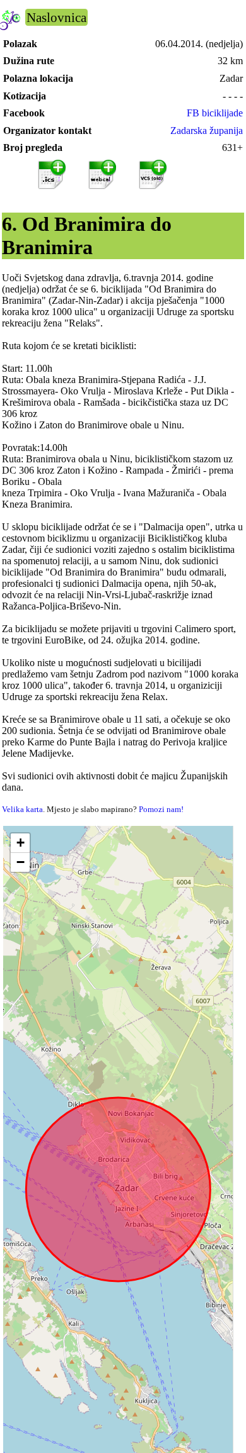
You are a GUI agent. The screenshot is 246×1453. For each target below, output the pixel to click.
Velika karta (22, 809)
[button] (20, 843)
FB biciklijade (215, 113)
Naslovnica (56, 17)
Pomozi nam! (161, 809)
